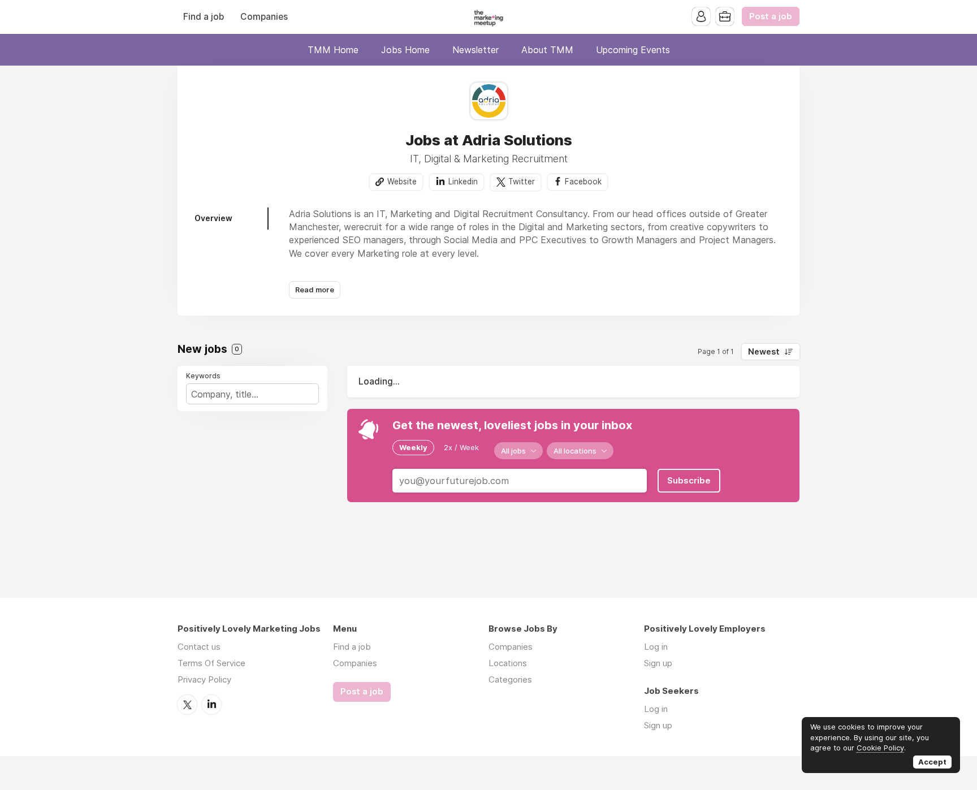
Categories (510, 679)
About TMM (547, 49)
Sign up (658, 663)
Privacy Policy (204, 679)
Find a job (203, 16)
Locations (507, 663)
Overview (213, 218)
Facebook (583, 181)
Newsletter (475, 49)
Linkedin (463, 181)
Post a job (770, 16)
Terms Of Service (211, 663)
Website (402, 181)
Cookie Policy (880, 747)
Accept (932, 761)
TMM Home (333, 49)
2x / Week (461, 447)
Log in (656, 646)
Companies (264, 16)
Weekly (413, 447)
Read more (314, 290)
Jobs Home (405, 49)
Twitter (521, 181)
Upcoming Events (633, 49)
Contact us (199, 646)
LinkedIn (211, 704)
